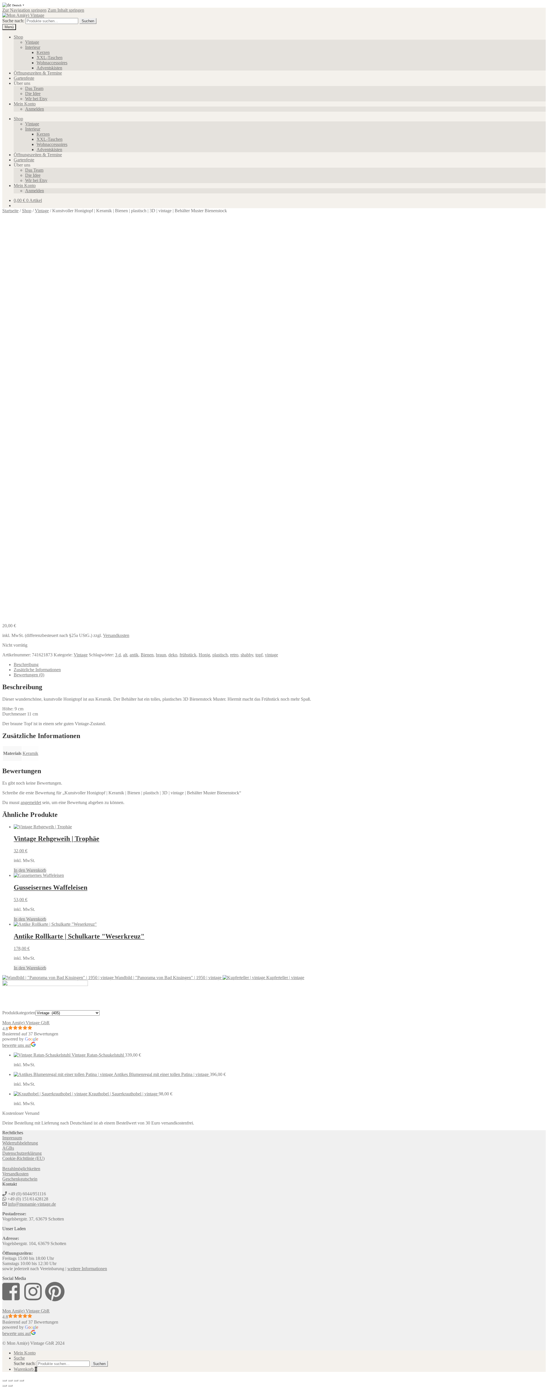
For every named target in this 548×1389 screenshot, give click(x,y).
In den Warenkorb (30, 870)
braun (161, 654)
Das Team (34, 88)
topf (259, 654)
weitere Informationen (87, 1268)
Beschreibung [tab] (26, 664)
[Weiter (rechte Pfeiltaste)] (10, 1385)
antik (134, 654)
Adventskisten (49, 67)
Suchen (88, 21)
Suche (19, 1358)
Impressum (12, 1137)
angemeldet (31, 802)
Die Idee (33, 93)
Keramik (30, 753)
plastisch (220, 654)
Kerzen (43, 52)
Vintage (32, 42)
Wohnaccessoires (52, 62)
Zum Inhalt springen (66, 10)
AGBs (8, 1148)
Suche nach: (13, 20)
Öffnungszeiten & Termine (38, 73)
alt (125, 654)
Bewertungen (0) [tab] (29, 674)
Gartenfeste (24, 78)
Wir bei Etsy (36, 98)
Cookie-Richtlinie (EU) (23, 1158)
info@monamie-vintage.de (32, 1204)
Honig (204, 654)
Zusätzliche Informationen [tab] (37, 669)
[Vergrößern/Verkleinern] (4, 1380)
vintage (271, 654)
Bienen (147, 654)
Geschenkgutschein (19, 1178)
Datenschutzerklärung (22, 1153)
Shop (18, 37)
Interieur (32, 47)
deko (172, 654)
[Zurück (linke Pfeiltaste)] (4, 1385)
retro (234, 654)
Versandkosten (116, 635)
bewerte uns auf (16, 1045)
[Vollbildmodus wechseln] (10, 1380)
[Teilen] (16, 1380)
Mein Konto (25, 103)
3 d (118, 654)
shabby (247, 654)
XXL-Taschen (50, 57)
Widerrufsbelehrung (20, 1143)
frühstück (188, 654)
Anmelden (34, 109)
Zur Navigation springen (24, 10)
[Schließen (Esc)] (21, 1380)
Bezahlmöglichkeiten (21, 1168)
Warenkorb (25, 1369)
